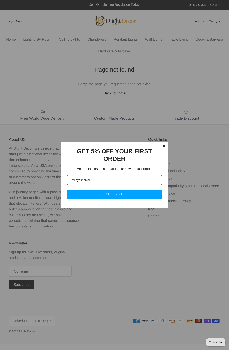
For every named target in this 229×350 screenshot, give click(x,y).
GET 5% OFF (114, 194)
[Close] (164, 146)
